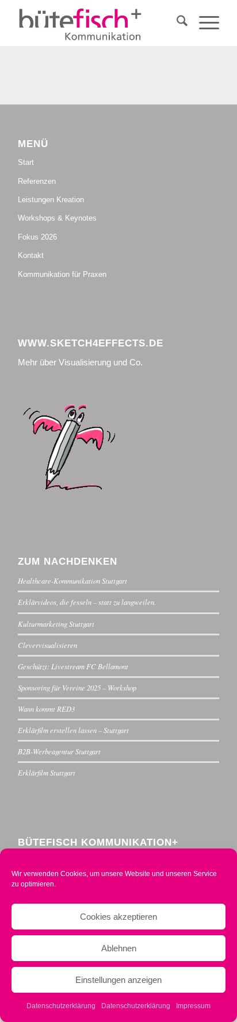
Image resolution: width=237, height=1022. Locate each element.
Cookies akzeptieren (118, 916)
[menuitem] (176, 23)
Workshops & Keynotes (57, 218)
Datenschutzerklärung (60, 1006)
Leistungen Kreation (51, 199)
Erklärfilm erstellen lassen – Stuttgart (73, 730)
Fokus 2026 (37, 237)
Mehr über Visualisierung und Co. (80, 362)
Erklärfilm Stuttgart (46, 772)
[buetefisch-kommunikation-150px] (98, 23)
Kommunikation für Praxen (62, 274)
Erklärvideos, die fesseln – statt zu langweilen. (87, 602)
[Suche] (176, 23)
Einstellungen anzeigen (118, 980)
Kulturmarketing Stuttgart (56, 623)
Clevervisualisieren (47, 645)
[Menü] (203, 23)
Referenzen (37, 181)
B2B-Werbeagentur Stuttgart (59, 751)
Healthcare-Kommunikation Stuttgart (72, 580)
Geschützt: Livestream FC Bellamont (73, 666)
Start (26, 162)
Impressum (193, 1006)
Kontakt (31, 255)
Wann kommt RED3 (46, 709)
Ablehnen (118, 948)
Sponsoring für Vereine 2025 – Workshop (77, 687)
